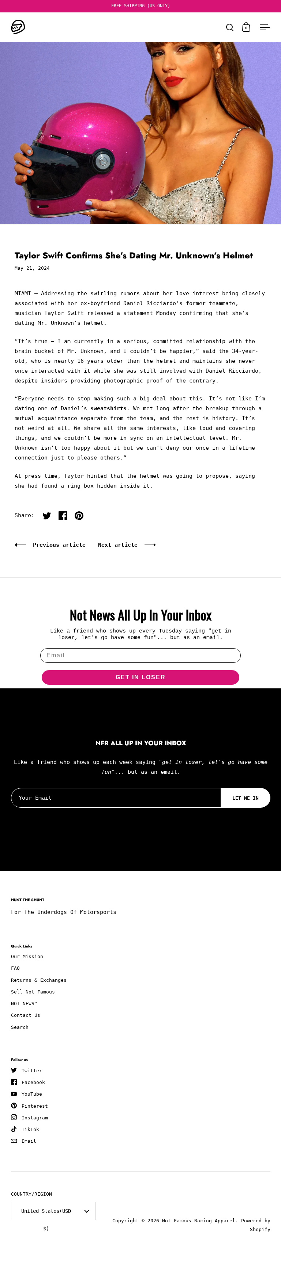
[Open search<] (230, 27)
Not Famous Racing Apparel (198, 1220)
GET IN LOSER (141, 677)
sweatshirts (108, 408)
